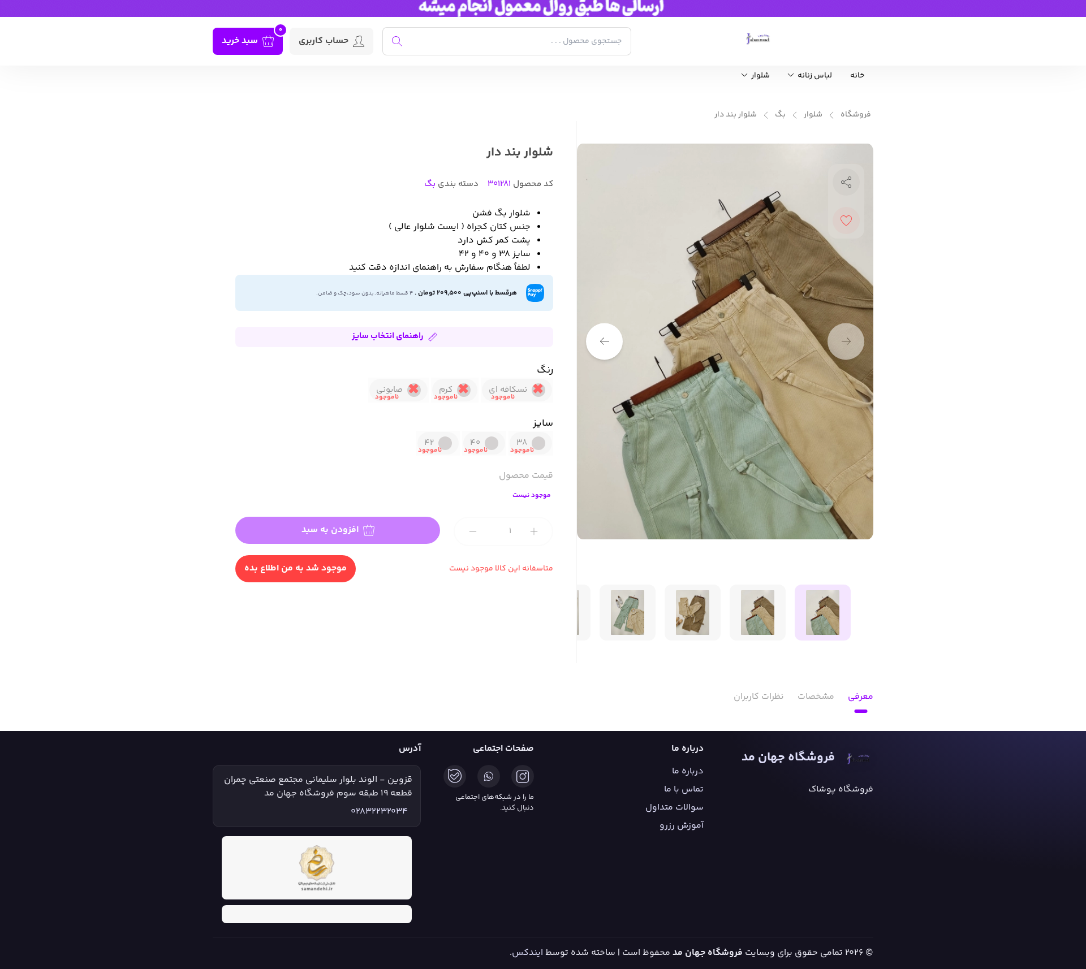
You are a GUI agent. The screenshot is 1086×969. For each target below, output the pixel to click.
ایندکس (527, 953)
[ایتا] (454, 776)
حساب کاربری (323, 41)
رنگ (545, 370)
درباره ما (688, 771)
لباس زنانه (814, 76)
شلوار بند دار (735, 115)
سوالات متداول (674, 808)
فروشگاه (856, 115)
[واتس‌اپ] (488, 776)
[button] (604, 341)
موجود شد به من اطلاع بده (295, 568)
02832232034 (379, 812)
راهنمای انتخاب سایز (388, 336)
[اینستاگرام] (522, 776)
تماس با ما (684, 789)
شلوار (759, 76)
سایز (543, 423)
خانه (857, 76)
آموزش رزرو (682, 826)
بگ (780, 115)
